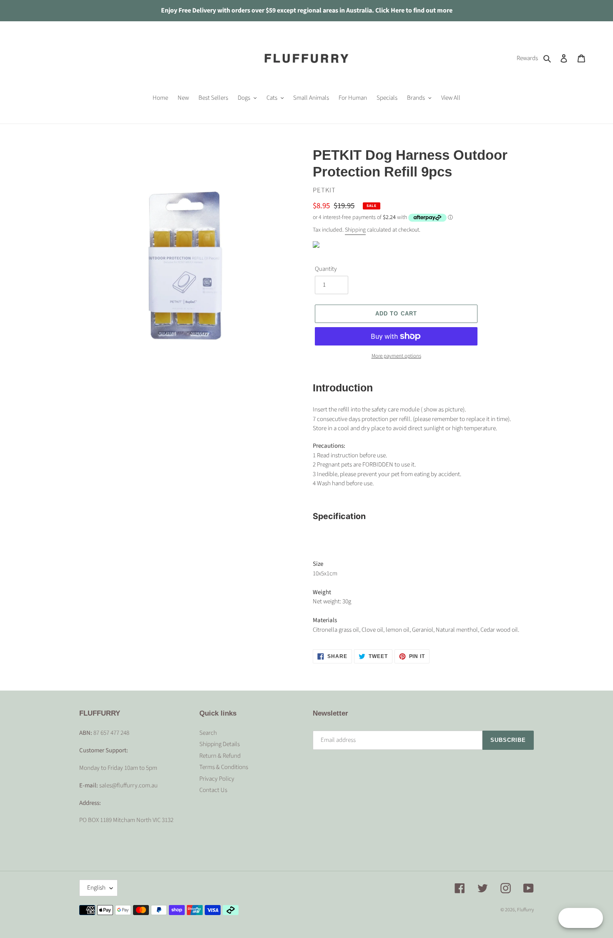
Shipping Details (219, 744)
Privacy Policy (216, 778)
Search (208, 733)
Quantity (326, 269)
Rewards (527, 58)
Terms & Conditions (223, 767)
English (96, 887)
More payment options (396, 356)
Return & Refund (220, 755)
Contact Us (213, 790)
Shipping (355, 230)
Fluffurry (525, 909)
